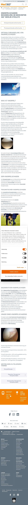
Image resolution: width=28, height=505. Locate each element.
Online (7, 398)
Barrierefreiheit (4, 491)
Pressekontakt (8, 490)
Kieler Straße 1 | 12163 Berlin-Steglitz (23, 399)
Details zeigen (20, 267)
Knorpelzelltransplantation (13, 56)
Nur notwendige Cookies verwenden (14, 276)
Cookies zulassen (14, 271)
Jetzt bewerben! (21, 1)
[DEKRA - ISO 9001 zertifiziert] (14, 500)
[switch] (24, 253)
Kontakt (3, 490)
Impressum (20, 490)
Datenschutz (15, 490)
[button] (3, 423)
